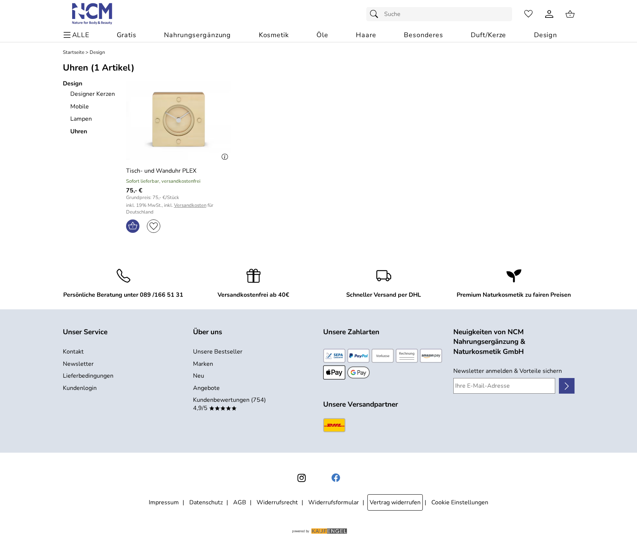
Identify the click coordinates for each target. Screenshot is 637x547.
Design (97, 52)
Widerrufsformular (333, 502)
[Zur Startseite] (93, 14)
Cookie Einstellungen (459, 502)
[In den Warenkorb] (132, 226)
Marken (203, 364)
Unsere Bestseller (217, 352)
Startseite (73, 52)
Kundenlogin (80, 388)
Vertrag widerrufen (395, 502)
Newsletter (78, 364)
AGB (239, 502)
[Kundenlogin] (549, 14)
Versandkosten (190, 205)
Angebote (206, 388)
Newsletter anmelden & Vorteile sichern (507, 371)
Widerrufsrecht (277, 502)
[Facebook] (335, 478)
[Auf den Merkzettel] (153, 226)
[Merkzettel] (528, 14)
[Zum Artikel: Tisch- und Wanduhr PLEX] (179, 120)
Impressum (164, 502)
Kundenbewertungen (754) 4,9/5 (229, 404)
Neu (198, 376)
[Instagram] (301, 478)
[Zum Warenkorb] (570, 14)
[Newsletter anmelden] (566, 386)
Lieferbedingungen (88, 376)
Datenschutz (206, 502)
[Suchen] (376, 14)
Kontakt (73, 352)
